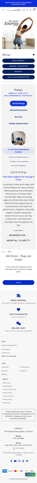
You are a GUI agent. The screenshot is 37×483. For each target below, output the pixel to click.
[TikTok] (23, 461)
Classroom (5, 367)
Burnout (18, 117)
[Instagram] (19, 461)
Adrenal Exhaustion (18, 110)
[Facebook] (11, 461)
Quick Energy (18, 103)
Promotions (6, 353)
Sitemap (4, 374)
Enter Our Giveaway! (9, 356)
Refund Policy (7, 393)
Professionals (24, 367)
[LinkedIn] (27, 461)
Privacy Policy (7, 399)
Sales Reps (6, 383)
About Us (5, 371)
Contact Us (23, 371)
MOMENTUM (17, 235)
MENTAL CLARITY (18, 240)
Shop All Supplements (9, 345)
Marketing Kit (7, 386)
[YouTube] (15, 461)
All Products (6, 349)
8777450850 (20, 448)
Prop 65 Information (10, 389)
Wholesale (6, 403)
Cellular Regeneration (18, 124)
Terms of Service (8, 396)
